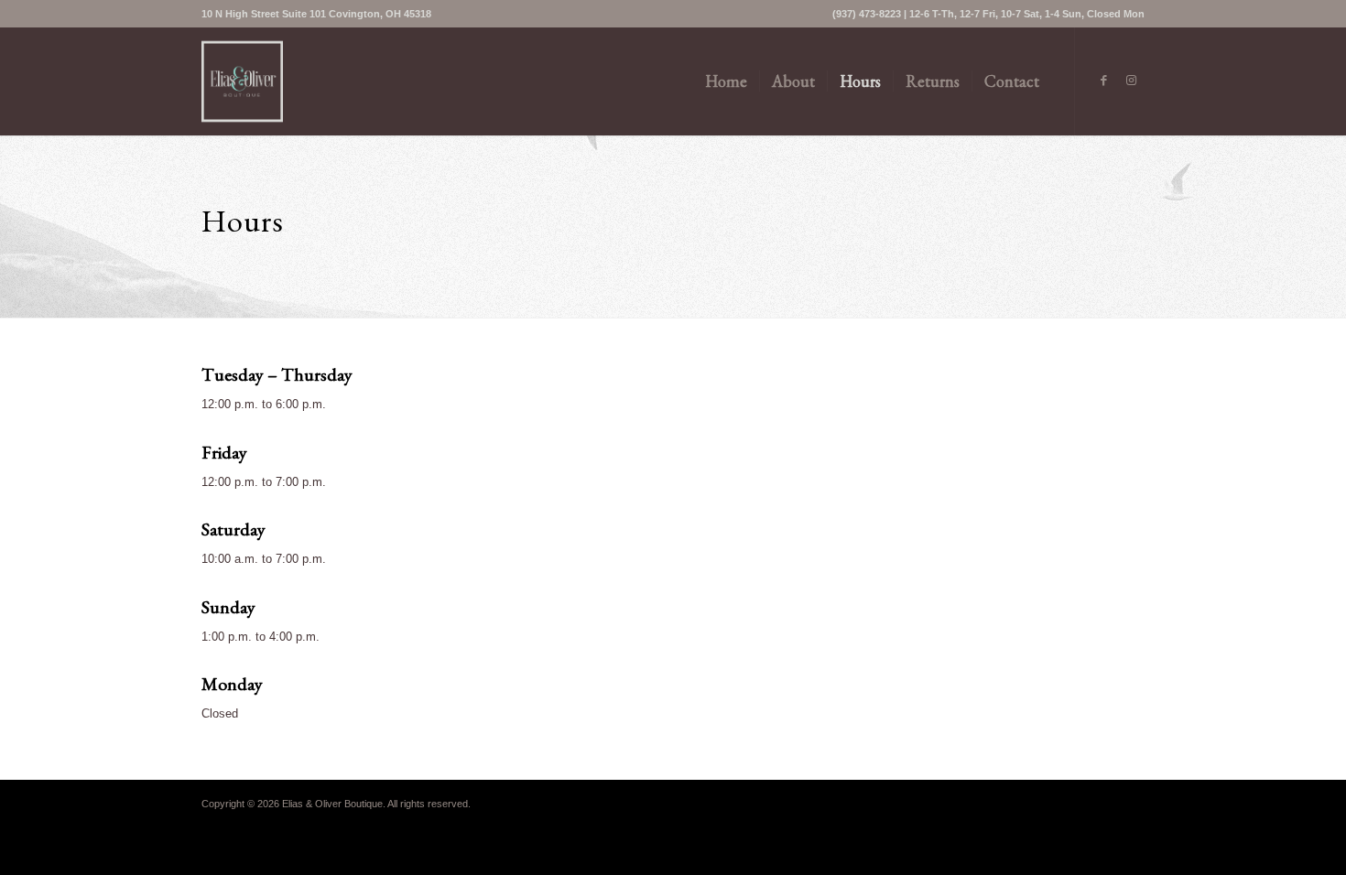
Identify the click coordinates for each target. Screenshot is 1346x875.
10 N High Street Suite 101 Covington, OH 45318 (316, 13)
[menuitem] (316, 13)
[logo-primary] (242, 81)
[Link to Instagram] (1131, 80)
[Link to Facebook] (1103, 80)
